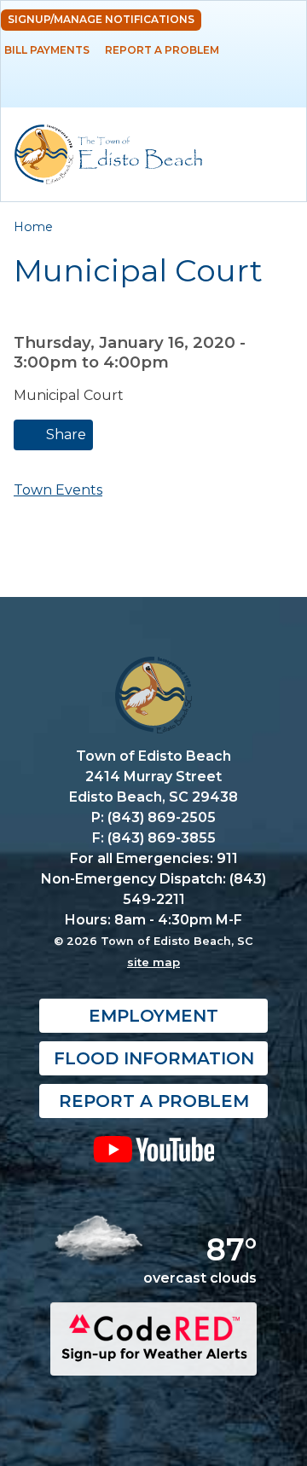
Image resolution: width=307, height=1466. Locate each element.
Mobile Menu (278, 89)
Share (64, 434)
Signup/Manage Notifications (101, 19)
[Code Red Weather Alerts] (153, 1361)
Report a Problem (162, 49)
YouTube (153, 1148)
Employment (153, 1015)
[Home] (108, 154)
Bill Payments (47, 49)
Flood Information (154, 1058)
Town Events (58, 490)
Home (33, 227)
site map (153, 962)
